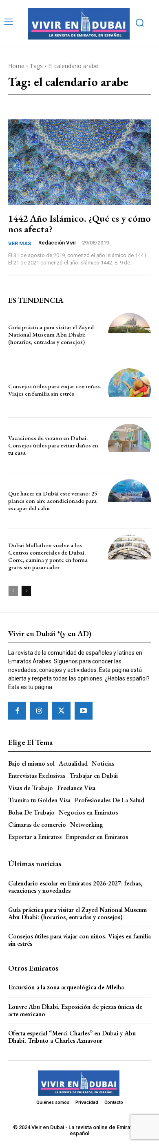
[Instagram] (39, 711)
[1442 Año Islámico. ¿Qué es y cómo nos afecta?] (79, 162)
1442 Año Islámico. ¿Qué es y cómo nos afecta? (79, 223)
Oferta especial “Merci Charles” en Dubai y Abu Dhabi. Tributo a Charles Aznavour (72, 1037)
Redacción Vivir (57, 243)
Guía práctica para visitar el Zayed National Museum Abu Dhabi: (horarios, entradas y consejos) (51, 334)
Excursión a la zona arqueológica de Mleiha (66, 987)
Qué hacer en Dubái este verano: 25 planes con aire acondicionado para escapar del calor (52, 500)
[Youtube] (84, 711)
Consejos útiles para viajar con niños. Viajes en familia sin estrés (54, 389)
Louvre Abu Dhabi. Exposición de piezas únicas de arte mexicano (75, 1010)
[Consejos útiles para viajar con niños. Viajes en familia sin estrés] (129, 389)
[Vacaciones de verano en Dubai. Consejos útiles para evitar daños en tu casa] (129, 445)
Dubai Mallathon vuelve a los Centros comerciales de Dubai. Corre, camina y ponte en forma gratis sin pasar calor (48, 556)
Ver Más (19, 243)
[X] (61, 711)
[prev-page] (13, 591)
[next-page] (26, 591)
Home (16, 66)
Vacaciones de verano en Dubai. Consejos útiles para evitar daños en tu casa (53, 445)
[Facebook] (17, 711)
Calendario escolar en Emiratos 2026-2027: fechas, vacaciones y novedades (75, 887)
